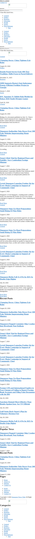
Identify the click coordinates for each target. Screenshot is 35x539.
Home (6, 480)
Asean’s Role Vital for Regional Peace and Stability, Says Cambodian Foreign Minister (16, 160)
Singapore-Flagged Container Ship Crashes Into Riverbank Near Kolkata (17, 325)
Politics (6, 17)
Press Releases (8, 26)
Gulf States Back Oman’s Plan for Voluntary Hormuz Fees (13, 412)
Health (6, 23)
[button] (17, 9)
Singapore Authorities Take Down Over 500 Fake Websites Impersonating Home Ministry (17, 133)
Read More (3, 125)
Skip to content (4, 1)
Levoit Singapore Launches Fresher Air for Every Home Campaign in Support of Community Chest (17, 185)
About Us (7, 482)
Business (6, 19)
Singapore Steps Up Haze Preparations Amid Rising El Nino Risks (15, 210)
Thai (9, 28)
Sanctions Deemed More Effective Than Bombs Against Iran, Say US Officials (15, 403)
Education (7, 21)
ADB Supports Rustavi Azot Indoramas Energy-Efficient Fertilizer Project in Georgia (16, 85)
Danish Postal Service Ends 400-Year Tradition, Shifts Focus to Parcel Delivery (16, 73)
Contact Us (7, 485)
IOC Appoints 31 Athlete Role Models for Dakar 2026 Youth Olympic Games (16, 98)
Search (2, 10)
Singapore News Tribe (18, 497)
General (6, 16)
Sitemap (6, 483)
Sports (6, 24)
